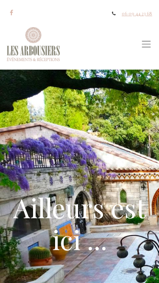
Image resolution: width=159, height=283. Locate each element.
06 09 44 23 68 (137, 13)
